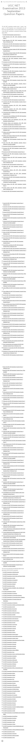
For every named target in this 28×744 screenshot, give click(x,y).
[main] (14, 9)
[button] (1, 2)
